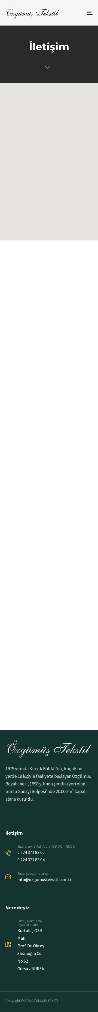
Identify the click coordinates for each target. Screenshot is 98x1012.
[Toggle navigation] (78, 13)
